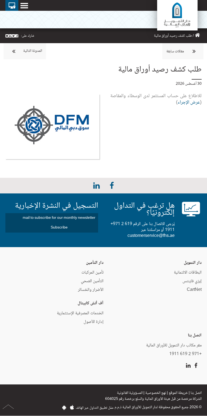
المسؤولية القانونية (130, 393)
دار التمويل (193, 263)
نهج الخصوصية (155, 393)
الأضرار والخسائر (91, 290)
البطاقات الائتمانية (188, 272)
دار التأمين (95, 263)
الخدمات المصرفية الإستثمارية (80, 313)
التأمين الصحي (92, 281)
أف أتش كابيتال (91, 303)
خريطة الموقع (178, 393)
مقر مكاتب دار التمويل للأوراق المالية (174, 345)
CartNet (194, 290)
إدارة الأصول (94, 322)
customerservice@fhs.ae (151, 236)
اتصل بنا (196, 393)
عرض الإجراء (189, 102)
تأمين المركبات (92, 272)
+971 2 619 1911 (185, 354)
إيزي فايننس (191, 281)
